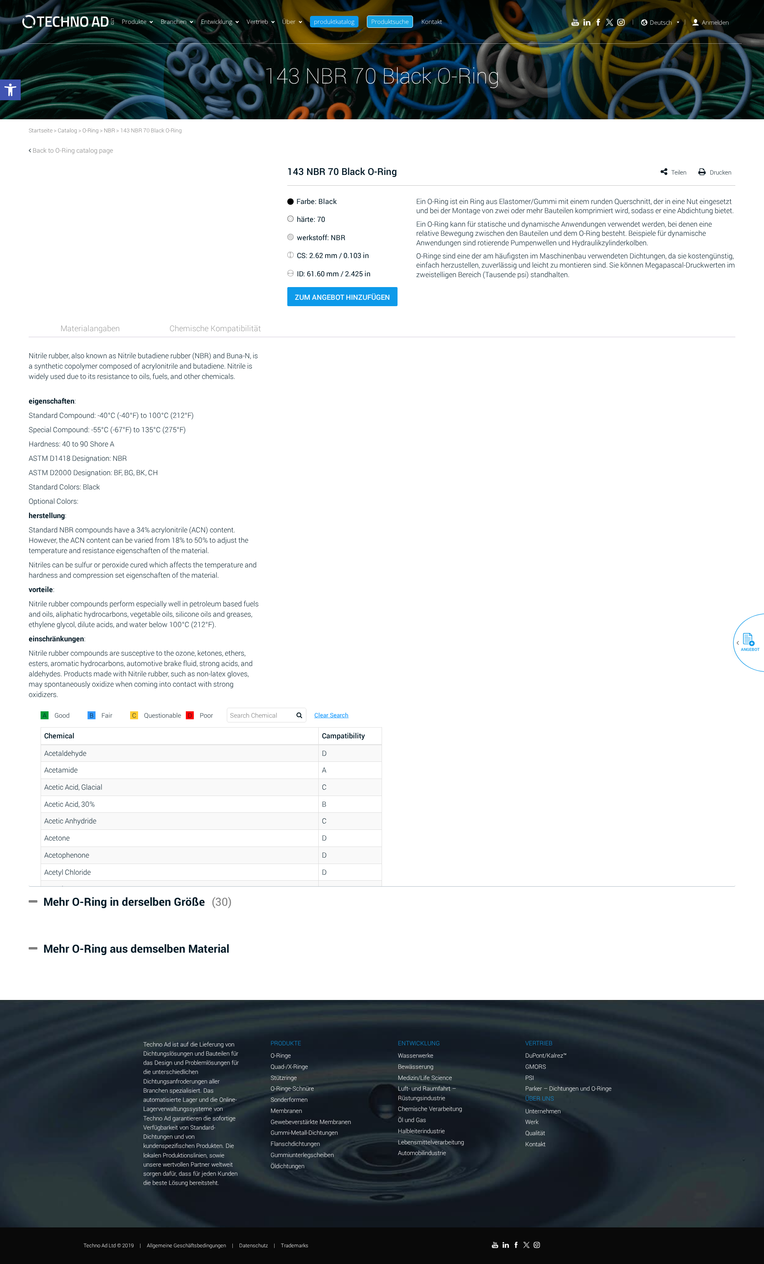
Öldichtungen (287, 1166)
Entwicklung (216, 21)
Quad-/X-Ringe (289, 1066)
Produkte (134, 21)
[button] (745, 643)
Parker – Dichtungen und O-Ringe (568, 1088)
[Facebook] (598, 22)
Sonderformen (289, 1099)
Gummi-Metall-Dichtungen (304, 1132)
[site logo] (68, 22)
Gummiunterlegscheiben (302, 1155)
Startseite (41, 130)
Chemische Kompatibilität (215, 328)
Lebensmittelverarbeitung (431, 1142)
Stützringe (284, 1077)
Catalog (67, 130)
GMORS (535, 1066)
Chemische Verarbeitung (430, 1109)
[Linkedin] (587, 22)
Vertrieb (257, 21)
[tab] (90, 328)
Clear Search (331, 715)
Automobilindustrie (422, 1153)
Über (289, 21)
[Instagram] (621, 22)
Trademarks (294, 1245)
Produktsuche (390, 21)
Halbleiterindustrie (421, 1131)
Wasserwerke (415, 1055)
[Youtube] (575, 22)
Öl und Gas (412, 1120)
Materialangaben (90, 328)
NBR (109, 130)
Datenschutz (253, 1245)
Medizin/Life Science (425, 1077)
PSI (529, 1077)
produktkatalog (334, 21)
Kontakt (431, 21)
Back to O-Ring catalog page (73, 150)
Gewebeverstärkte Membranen (311, 1122)
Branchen (174, 21)
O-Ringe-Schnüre (292, 1088)
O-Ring (90, 130)
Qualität (535, 1133)
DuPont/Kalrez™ (546, 1055)
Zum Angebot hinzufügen (342, 297)
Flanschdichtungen (295, 1144)
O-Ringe (281, 1055)
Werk (531, 1122)
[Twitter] (610, 22)
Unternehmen (543, 1111)
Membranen (286, 1110)
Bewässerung (415, 1066)
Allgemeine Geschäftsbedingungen (186, 1245)
